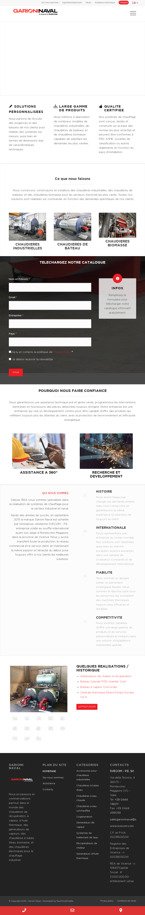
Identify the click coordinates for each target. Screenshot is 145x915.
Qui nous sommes (49, 3)
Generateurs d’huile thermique (87, 856)
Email (13, 297)
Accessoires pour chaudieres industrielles (86, 775)
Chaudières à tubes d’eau (87, 788)
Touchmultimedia (64, 901)
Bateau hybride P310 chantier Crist (103, 681)
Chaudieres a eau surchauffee (86, 808)
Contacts (124, 3)
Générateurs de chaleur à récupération (105, 676)
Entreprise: (16, 315)
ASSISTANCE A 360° (39, 472)
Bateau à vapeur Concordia (98, 687)
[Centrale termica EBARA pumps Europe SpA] (63, 728)
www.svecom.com (122, 826)
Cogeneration (84, 817)
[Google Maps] (121, 910)
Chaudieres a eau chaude (86, 798)
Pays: (13, 334)
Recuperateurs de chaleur (86, 845)
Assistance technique (105, 3)
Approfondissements (72, 3)
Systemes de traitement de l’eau (87, 835)
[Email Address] (72, 910)
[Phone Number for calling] (24, 910)
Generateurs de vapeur (85, 825)
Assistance (49, 783)
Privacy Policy (62, 352)
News (88, 3)
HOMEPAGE (49, 771)
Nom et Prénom (19, 279)
